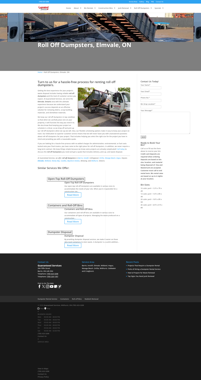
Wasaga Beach (110, 158)
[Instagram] (47, 287)
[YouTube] (51, 287)
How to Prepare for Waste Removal (141, 273)
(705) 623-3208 (44, 2)
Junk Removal (123, 8)
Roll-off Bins (77, 299)
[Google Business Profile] (55, 287)
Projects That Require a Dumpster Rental (144, 265)
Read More (73, 194)
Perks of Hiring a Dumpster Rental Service (144, 269)
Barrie (80, 158)
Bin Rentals (88, 8)
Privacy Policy (43, 377)
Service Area (133, 2)
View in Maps (43, 368)
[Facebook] (39, 287)
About (76, 8)
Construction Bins (105, 8)
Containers (64, 299)
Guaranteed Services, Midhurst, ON (58, 305)
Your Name (145, 85)
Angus (118, 158)
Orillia (101, 158)
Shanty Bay (56, 161)
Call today (121, 149)
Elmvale (41, 161)
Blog (147, 2)
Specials (158, 8)
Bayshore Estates (73, 161)
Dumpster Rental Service (47, 299)
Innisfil (86, 158)
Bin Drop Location (148, 104)
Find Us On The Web (46, 283)
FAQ (152, 2)
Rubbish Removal (91, 299)
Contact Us (159, 2)
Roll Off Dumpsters (141, 8)
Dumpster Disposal (74, 235)
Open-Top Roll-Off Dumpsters (79, 182)
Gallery (141, 2)
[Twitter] (43, 287)
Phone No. (145, 98)
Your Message (146, 110)
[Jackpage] (60, 287)
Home (68, 8)
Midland (48, 161)
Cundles (63, 161)
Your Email (145, 91)
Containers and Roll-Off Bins (78, 209)
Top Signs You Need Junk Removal (141, 276)
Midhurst (94, 161)
